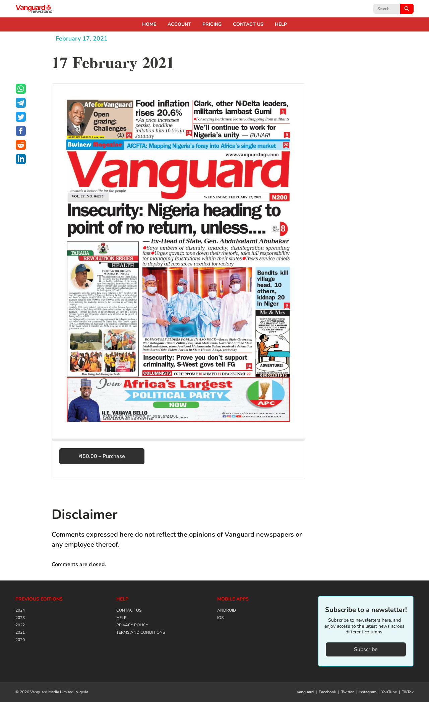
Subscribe (366, 649)
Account (179, 24)
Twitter (347, 692)
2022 (20, 625)
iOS (220, 617)
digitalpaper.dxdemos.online (34, 8)
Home (149, 24)
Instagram (367, 692)
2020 (20, 639)
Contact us (248, 24)
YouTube (389, 692)
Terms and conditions (140, 632)
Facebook (327, 692)
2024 (20, 610)
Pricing (212, 24)
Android (226, 610)
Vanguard (305, 692)
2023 (20, 617)
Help (281, 24)
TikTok (408, 692)
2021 (20, 632)
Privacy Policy (132, 625)
